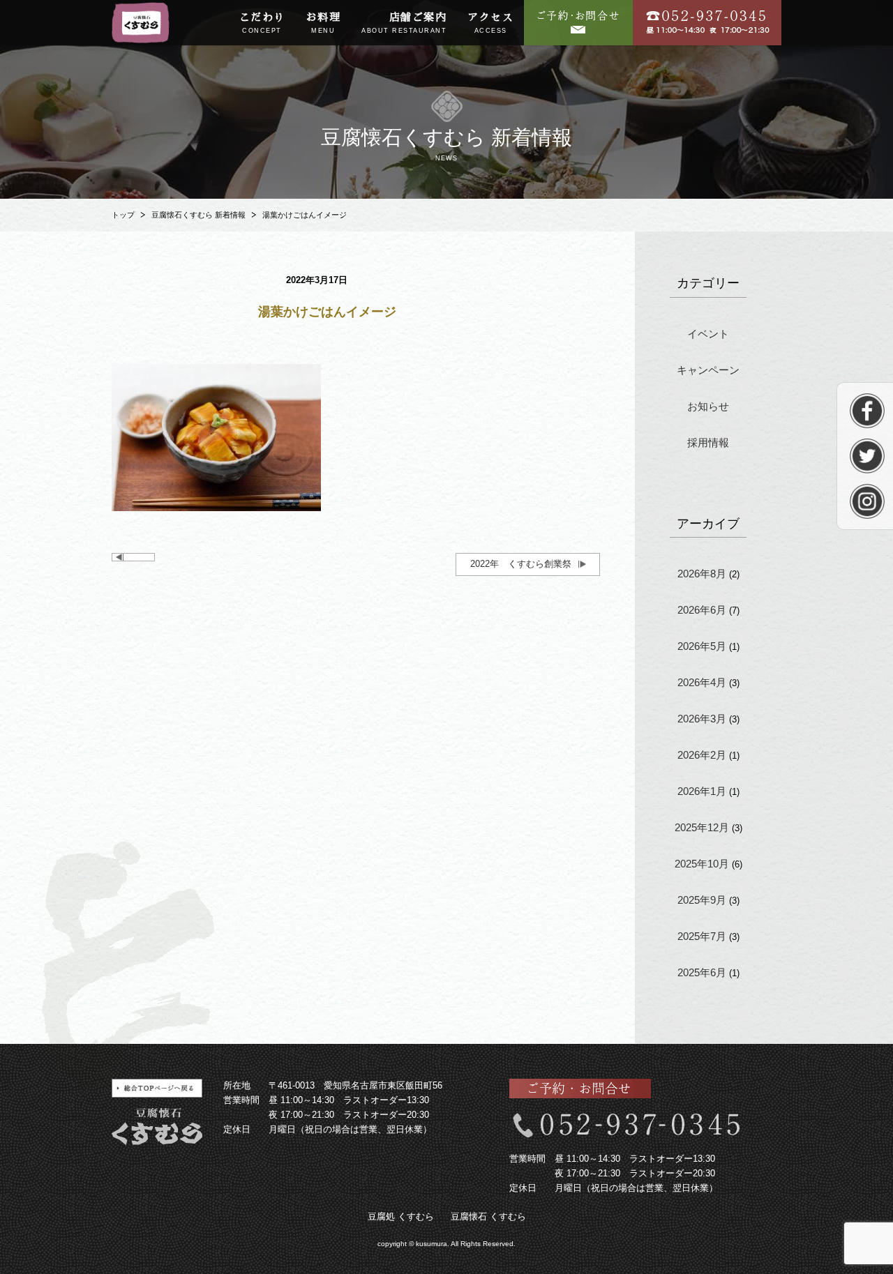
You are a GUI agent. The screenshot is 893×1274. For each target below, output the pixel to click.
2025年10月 (702, 864)
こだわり (262, 23)
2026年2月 (701, 755)
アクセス (490, 23)
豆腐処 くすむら (401, 1216)
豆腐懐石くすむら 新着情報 (198, 215)
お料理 (323, 23)
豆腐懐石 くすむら (488, 1216)
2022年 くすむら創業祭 (520, 564)
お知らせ (708, 406)
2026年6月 (701, 610)
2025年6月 (701, 972)
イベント (708, 334)
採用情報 (708, 442)
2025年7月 (701, 936)
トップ (123, 215)
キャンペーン (708, 370)
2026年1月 (701, 791)
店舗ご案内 (403, 23)
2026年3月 (701, 719)
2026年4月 (701, 682)
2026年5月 (701, 646)
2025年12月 (702, 827)
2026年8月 (701, 573)
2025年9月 (701, 900)
